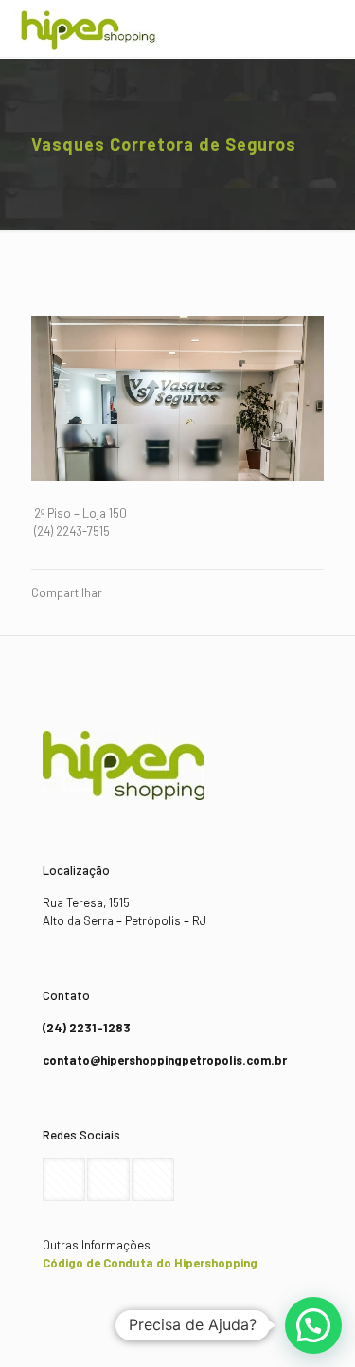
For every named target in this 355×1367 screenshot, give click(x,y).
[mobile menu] (329, 28)
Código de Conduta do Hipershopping (150, 1262)
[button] (313, 1325)
